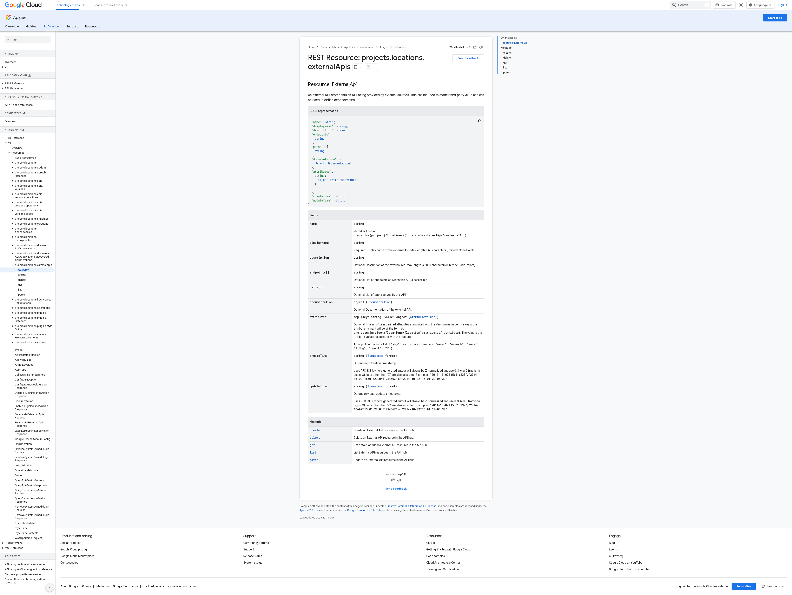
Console (726, 5)
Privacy (87, 586)
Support (72, 26)
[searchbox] (28, 39)
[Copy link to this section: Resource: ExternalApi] (361, 84)
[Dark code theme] (479, 121)
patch (314, 460)
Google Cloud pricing (73, 549)
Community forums (256, 542)
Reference (51, 26)
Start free (775, 18)
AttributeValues (343, 180)
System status (252, 562)
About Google (69, 586)
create (315, 430)
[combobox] (690, 5)
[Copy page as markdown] (368, 67)
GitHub (430, 542)
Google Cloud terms (126, 586)
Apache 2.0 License (311, 510)
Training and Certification (442, 569)
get (312, 445)
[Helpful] (475, 47)
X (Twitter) (616, 556)
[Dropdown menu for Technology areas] (85, 5)
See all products (70, 542)
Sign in (782, 5)
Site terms (102, 586)
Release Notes (252, 556)
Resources (92, 26)
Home (311, 47)
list (313, 452)
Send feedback (468, 58)
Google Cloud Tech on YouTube (629, 569)
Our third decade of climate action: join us (169, 586)
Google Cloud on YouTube (625, 562)
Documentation (330, 47)
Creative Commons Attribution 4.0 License (411, 506)
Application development (359, 47)
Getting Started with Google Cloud (448, 549)
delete (315, 437)
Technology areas (67, 5)
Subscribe (744, 586)
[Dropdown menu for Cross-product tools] (128, 5)
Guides (31, 26)
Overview (12, 26)
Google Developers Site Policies (366, 510)
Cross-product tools (108, 5)
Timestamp (375, 356)
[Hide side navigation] (50, 587)
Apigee (20, 17)
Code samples (435, 556)
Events (613, 549)
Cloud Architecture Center (443, 562)
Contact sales (69, 562)
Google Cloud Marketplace (77, 556)
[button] (27, 67)
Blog (612, 542)
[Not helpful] (481, 47)
